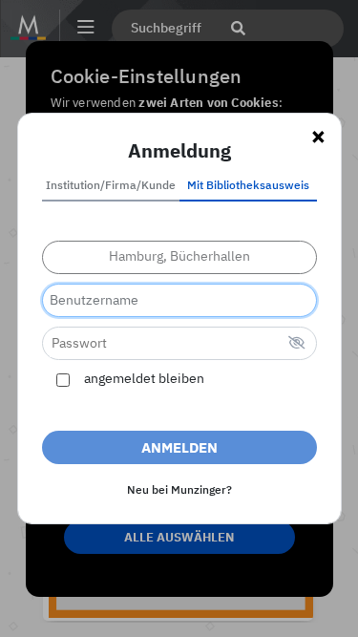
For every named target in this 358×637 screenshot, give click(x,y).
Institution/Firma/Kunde (111, 186)
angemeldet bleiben (144, 379)
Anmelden (179, 448)
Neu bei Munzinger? (179, 491)
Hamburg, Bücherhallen (179, 257)
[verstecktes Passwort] (296, 344)
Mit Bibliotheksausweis (248, 186)
